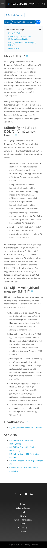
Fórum (23, 516)
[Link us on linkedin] (32, 494)
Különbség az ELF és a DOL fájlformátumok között (20, 37)
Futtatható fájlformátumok (23, 22)
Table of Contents (15, 15)
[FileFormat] (17, 4)
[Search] (43, 4)
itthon (7, 22)
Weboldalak (23, 527)
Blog (23, 523)
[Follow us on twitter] (21, 494)
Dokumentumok (23, 508)
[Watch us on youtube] (26, 494)
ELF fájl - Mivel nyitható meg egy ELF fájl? (22, 43)
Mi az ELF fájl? (14, 33)
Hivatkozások (14, 48)
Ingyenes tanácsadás (23, 520)
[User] (38, 4)
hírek (23, 512)
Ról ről (23, 531)
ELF (38, 22)
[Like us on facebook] (15, 494)
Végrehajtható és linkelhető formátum (26, 427)
